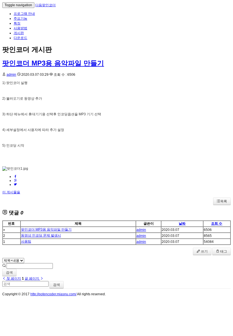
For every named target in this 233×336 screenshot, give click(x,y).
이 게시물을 (11, 192)
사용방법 (20, 28)
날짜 (182, 224)
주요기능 (20, 19)
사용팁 (26, 241)
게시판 (19, 33)
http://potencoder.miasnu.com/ (53, 294)
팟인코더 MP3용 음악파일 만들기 (53, 63)
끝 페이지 (32, 278)
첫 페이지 (13, 278)
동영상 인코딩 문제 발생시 (41, 235)
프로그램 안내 (24, 14)
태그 (223, 251)
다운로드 (20, 38)
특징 (17, 23)
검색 (9, 272)
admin (11, 75)
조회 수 (216, 224)
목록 (223, 201)
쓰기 (204, 251)
